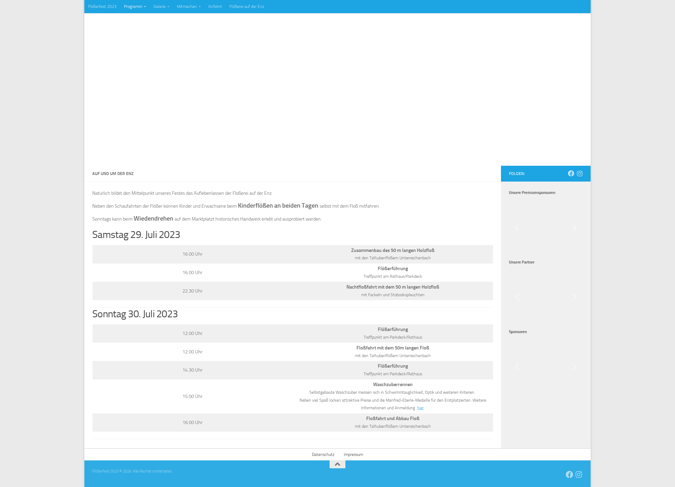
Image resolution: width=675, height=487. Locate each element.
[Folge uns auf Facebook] (571, 173)
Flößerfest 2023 (102, 6)
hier (420, 407)
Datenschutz (323, 454)
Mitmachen (187, 6)
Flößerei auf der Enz (246, 6)
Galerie (159, 6)
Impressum (353, 454)
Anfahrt (215, 6)
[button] (517, 227)
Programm (133, 6)
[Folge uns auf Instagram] (579, 173)
